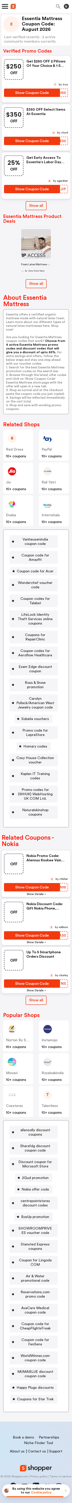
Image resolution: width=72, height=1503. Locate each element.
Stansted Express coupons (35, 1246)
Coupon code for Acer (35, 571)
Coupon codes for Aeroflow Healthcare (35, 653)
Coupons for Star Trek (35, 1399)
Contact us (37, 1451)
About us (17, 1451)
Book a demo (23, 1437)
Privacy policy (39, 1476)
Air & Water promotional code (35, 1278)
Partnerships (49, 1437)
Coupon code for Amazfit (35, 557)
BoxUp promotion (35, 1217)
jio (8, 482)
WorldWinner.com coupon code (35, 1358)
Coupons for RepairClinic (35, 637)
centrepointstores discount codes (35, 1203)
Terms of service (60, 1476)
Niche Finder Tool (38, 1443)
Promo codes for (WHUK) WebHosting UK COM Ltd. (35, 794)
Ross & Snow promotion (35, 685)
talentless (50, 1106)
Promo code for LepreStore (35, 733)
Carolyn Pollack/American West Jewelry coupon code (35, 703)
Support (55, 1451)
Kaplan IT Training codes (35, 776)
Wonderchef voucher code (35, 585)
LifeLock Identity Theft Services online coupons (35, 619)
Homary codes (35, 746)
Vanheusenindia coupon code (35, 542)
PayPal (47, 449)
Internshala (51, 515)
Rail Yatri (49, 482)
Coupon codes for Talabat (35, 601)
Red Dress (14, 449)
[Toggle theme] (66, 6)
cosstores (14, 1106)
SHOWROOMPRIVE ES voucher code (35, 1231)
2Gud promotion (35, 1178)
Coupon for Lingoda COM (35, 1262)
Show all (36, 205)
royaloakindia (53, 1073)
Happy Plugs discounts (35, 1387)
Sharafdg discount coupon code (35, 1148)
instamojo (49, 1040)
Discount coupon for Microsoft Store (35, 1164)
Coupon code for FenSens (35, 1342)
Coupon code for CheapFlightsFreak (35, 1326)
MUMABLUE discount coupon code (35, 1374)
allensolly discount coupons (35, 1132)
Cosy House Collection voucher (35, 760)
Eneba (11, 515)
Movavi (12, 1073)
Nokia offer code (35, 1189)
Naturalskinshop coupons (35, 812)
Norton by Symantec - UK (27, 1040)
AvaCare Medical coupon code (35, 1310)
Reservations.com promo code (35, 1294)
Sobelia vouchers (35, 719)
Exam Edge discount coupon (35, 669)
